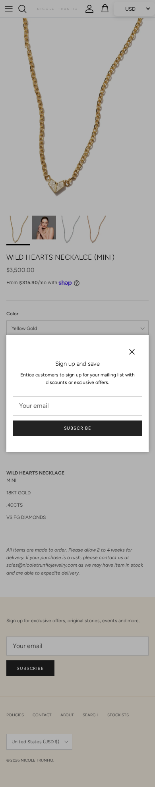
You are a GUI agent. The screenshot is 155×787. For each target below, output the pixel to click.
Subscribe (77, 428)
